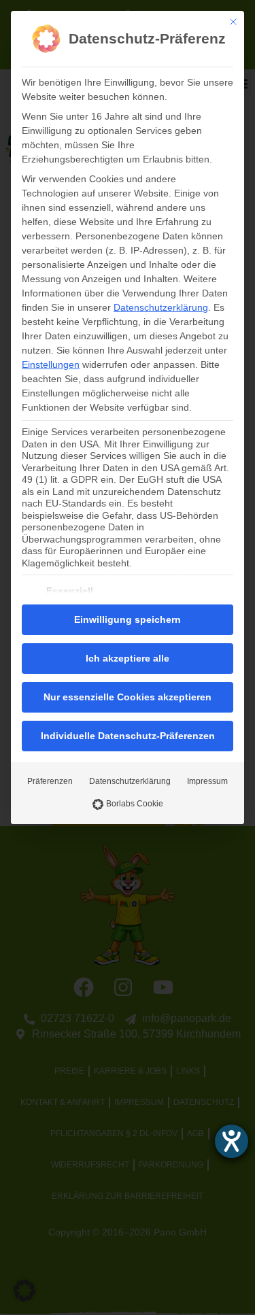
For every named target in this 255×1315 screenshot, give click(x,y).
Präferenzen (50, 781)
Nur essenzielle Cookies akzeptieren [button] (127, 696)
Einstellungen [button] (51, 364)
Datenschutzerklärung (161, 307)
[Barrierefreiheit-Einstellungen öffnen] (231, 1141)
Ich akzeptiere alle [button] (127, 658)
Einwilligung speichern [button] (127, 619)
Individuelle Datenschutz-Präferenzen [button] (128, 735)
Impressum (207, 781)
